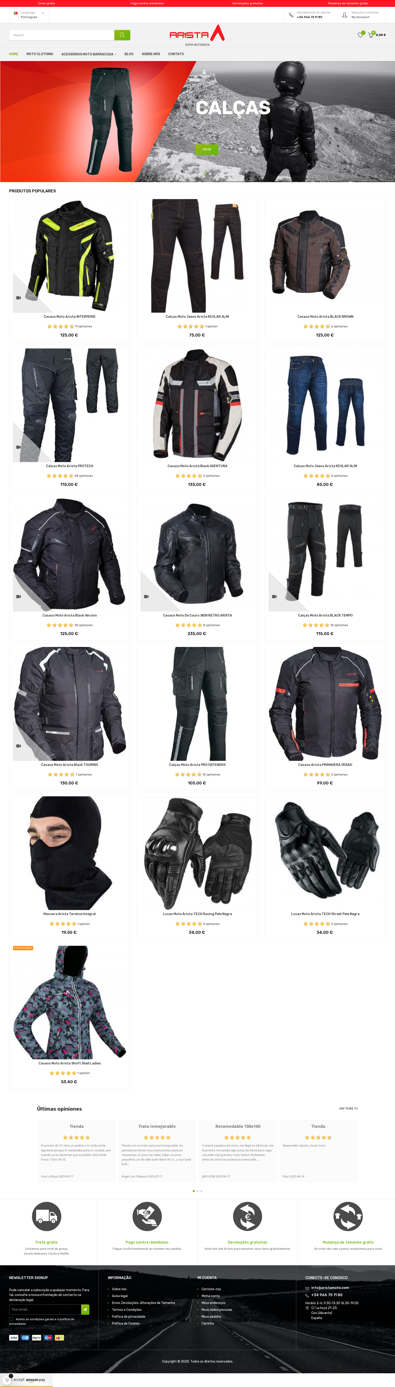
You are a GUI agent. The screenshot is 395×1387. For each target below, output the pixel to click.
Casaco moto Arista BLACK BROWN (325, 317)
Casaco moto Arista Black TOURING (69, 765)
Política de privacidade (128, 1317)
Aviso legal (120, 1296)
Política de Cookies (126, 1323)
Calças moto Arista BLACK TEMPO (325, 615)
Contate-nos (211, 1289)
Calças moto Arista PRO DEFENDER (197, 765)
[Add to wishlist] (360, 35)
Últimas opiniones (59, 1109)
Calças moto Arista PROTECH (69, 466)
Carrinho (208, 1323)
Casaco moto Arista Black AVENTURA (197, 466)
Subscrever (85, 1309)
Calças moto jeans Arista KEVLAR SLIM (197, 317)
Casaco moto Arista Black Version (70, 615)
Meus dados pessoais (217, 1310)
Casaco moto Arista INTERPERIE (70, 317)
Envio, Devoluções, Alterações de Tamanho (143, 1303)
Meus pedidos (211, 1317)
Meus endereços (213, 1303)
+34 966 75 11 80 (326, 1295)
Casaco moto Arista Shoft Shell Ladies (70, 1063)
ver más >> (348, 1108)
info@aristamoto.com (330, 1288)
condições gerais (42, 1319)
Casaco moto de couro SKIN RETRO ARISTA (197, 615)
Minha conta (211, 1296)
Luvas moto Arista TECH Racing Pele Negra (197, 914)
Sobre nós (119, 1289)
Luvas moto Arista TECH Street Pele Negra (325, 914)
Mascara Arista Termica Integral (69, 914)
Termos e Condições (127, 1310)
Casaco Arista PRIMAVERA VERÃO (325, 765)
